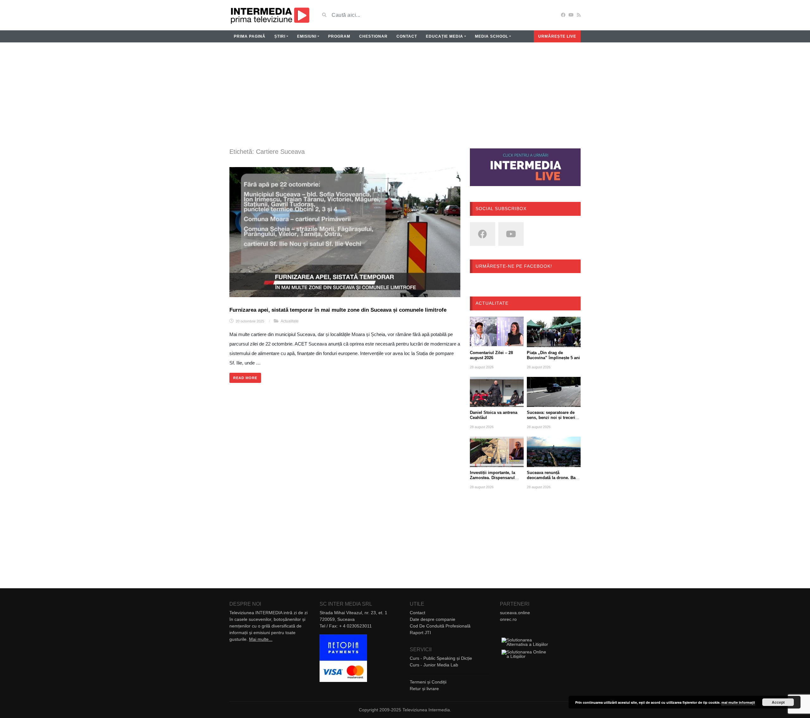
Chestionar (373, 36)
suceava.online (515, 612)
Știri (279, 36)
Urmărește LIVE (557, 36)
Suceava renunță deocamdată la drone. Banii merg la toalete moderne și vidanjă (554, 480)
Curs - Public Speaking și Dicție (441, 658)
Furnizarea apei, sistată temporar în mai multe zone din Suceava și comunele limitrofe (337, 310)
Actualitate (290, 321)
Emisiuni (306, 36)
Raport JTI (420, 632)
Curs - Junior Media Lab (434, 664)
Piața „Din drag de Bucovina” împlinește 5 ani (553, 355)
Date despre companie (432, 619)
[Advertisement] (405, 99)
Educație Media (444, 36)
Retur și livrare (424, 688)
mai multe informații (738, 702)
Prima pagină (249, 36)
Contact (406, 36)
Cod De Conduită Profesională (440, 625)
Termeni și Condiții (428, 681)
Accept (778, 702)
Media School (491, 36)
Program (339, 36)
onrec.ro (508, 619)
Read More (245, 378)
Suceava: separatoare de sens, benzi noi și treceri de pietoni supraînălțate (551, 417)
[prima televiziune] (269, 15)
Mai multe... (260, 639)
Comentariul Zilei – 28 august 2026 (491, 355)
